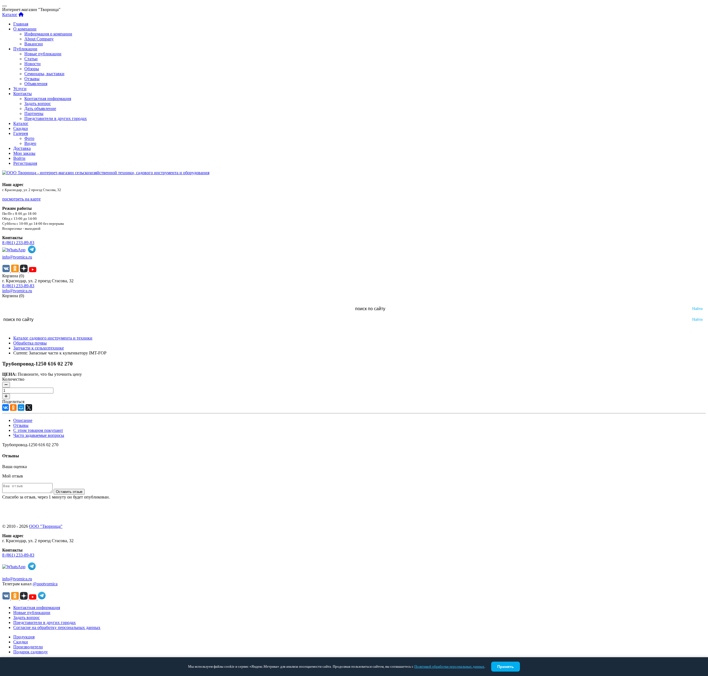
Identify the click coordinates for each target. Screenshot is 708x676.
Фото (29, 138)
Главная (20, 24)
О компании (25, 29)
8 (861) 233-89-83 (18, 242)
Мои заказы (24, 153)
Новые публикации (42, 53)
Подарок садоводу (30, 651)
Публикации (25, 48)
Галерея (20, 133)
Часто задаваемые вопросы (38, 435)
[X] (28, 407)
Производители (28, 646)
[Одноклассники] (13, 407)
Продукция (24, 637)
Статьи (31, 58)
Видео (30, 143)
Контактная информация (47, 98)
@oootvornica (45, 583)
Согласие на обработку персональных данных (56, 627)
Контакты (22, 93)
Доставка (22, 148)
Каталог (9, 14)
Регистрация (25, 163)
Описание (22, 420)
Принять (505, 666)
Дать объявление (40, 108)
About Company (39, 38)
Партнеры (33, 113)
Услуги (20, 88)
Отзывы (32, 78)
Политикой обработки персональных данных (449, 666)
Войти (19, 158)
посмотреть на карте (21, 199)
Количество (13, 379)
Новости (32, 63)
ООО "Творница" (46, 526)
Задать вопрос (37, 103)
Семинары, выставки (44, 73)
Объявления (35, 83)
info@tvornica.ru (17, 257)
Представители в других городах (55, 118)
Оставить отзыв (69, 492)
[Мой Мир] (21, 407)
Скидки (20, 128)
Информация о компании (48, 34)
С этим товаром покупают (38, 430)
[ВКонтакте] (5, 407)
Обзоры (31, 68)
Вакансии (33, 43)
